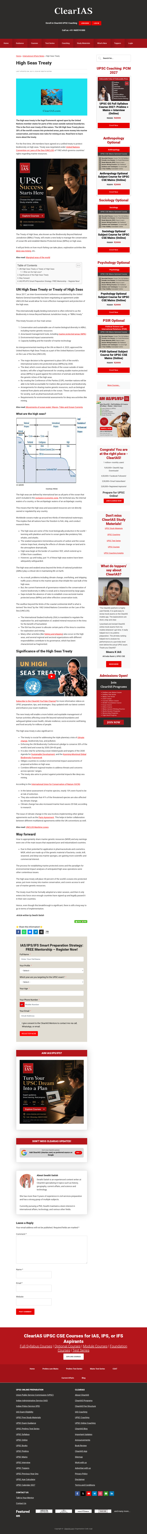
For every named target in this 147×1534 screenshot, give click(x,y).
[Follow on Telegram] (94, 1493)
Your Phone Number (29, 1000)
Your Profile (25, 965)
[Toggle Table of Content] (77, 265)
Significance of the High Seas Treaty (34, 275)
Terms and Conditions (85, 1485)
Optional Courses (68, 1346)
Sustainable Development (43, 754)
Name (19, 1269)
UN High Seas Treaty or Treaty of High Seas (36, 269)
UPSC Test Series (114, 541)
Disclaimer (80, 1479)
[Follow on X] (83, 1493)
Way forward (24, 278)
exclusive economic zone (46, 498)
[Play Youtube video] (51, 676)
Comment (21, 1234)
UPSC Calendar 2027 (25, 1485)
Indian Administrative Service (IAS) (32, 1400)
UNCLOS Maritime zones (37, 827)
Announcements (82, 1440)
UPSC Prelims (22, 1451)
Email (19, 1283)
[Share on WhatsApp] (24, 932)
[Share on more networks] (41, 932)
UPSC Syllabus (23, 1434)
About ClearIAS (82, 1395)
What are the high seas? (32, 272)
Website (20, 1296)
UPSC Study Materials (114, 528)
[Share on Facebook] (18, 932)
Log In (96, 23)
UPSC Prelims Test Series (27, 1428)
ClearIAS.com (69, 1529)
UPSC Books (21, 1445)
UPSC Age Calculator (25, 1479)
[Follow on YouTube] (88, 1493)
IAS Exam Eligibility (24, 1412)
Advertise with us (83, 1468)
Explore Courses (73, 1357)
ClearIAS (73, 11)
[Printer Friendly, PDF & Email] (80, 921)
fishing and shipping (53, 634)
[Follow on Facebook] (77, 1493)
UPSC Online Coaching (85, 1423)
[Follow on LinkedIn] (111, 1493)
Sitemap (79, 1457)
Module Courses (95, 1346)
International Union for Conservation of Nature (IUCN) (55, 784)
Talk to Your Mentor (25, 1497)
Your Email (24, 1011)
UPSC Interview (23, 1462)
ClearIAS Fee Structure (85, 1406)
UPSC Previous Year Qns (27, 1474)
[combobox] (22, 1004)
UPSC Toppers (22, 1468)
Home (18, 56)
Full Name (24, 954)
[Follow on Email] (106, 1493)
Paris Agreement (46, 817)
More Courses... (113, 385)
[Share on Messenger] (30, 932)
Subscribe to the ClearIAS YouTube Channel (36, 701)
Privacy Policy (81, 1474)
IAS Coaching (81, 1412)
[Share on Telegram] (35, 932)
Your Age (24, 988)
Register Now (29, 1033)
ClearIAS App (81, 1451)
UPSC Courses (114, 547)
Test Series (80, 1350)
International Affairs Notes (33, 56)
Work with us (81, 1462)
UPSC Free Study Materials (28, 1417)
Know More (114, 664)
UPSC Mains (21, 1457)
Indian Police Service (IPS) (28, 1406)
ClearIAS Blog (81, 1428)
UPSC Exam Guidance (26, 1423)
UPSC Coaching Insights (114, 553)
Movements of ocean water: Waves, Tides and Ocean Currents (54, 407)
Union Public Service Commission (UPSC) (35, 1395)
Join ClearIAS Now (114, 501)
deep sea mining (23, 251)
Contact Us (21, 1503)
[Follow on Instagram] (100, 1493)
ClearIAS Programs (83, 1400)
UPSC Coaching (113, 535)
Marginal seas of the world (38, 257)
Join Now (85, 23)
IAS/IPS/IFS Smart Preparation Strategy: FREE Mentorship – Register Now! (49, 281)
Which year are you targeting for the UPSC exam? (42, 977)
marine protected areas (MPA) (72, 334)
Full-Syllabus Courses (36, 1346)
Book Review (81, 1445)
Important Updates (83, 1434)
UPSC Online (22, 1440)
